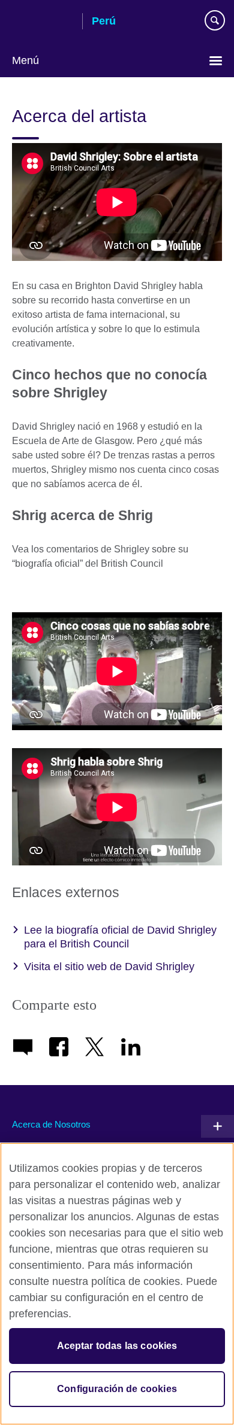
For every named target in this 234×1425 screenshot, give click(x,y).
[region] (117, 1284)
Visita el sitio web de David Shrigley (109, 967)
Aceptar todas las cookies (117, 1346)
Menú (25, 60)
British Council (42, 22)
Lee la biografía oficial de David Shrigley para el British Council (120, 937)
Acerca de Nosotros (51, 1124)
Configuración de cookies (117, 1389)
